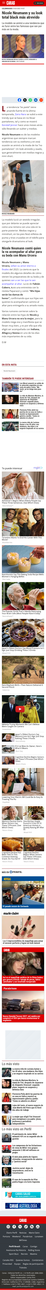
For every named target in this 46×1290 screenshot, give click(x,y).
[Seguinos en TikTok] (26, 1226)
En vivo (40, 3)
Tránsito (23, 1267)
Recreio (24, 1254)
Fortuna (6, 1236)
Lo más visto (10, 1064)
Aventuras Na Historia (16, 1250)
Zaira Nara (20, 114)
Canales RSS (8, 1260)
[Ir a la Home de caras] (11, 4)
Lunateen (39, 1236)
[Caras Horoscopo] (23, 1208)
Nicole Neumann (9, 371)
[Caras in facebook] (14, 1226)
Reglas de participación (33, 1264)
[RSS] (32, 1226)
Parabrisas (27, 1236)
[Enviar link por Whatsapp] (30, 100)
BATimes (23, 1240)
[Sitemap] (38, 1226)
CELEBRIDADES (7, 8)
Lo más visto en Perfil (16, 1129)
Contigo (33, 1246)
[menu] (3, 3)
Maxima (33, 1254)
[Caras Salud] (23, 1197)
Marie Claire (34, 1232)
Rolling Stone (34, 1250)
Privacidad (7, 1264)
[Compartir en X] (25, 100)
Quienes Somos (23, 1260)
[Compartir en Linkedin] (36, 100)
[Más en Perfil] (16, 872)
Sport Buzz (14, 1254)
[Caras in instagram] (8, 1226)
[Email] (41, 100)
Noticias (23, 1232)
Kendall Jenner (9, 125)
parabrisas (23, 989)
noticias (23, 879)
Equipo (17, 1264)
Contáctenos (37, 1260)
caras (23, 950)
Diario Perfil (11, 1232)
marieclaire (23, 914)
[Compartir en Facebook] (19, 100)
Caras (25, 1246)
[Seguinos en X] (20, 1226)
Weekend (16, 1236)
